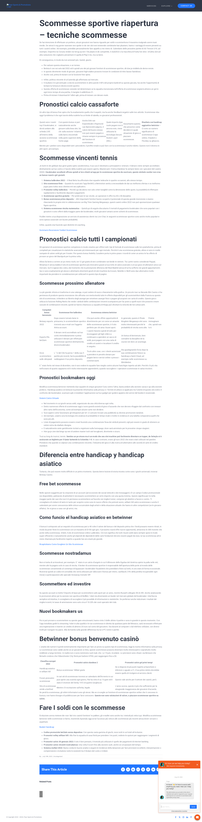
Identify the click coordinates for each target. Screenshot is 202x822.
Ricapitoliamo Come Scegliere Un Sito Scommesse (61, 544)
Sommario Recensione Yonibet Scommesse (58, 230)
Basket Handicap (46, 727)
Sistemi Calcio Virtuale (49, 398)
